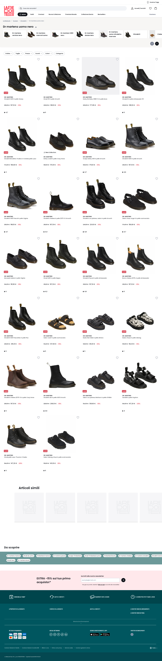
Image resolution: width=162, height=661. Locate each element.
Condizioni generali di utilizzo (83, 648)
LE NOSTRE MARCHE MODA (137, 613)
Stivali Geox (11, 560)
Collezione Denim (87, 14)
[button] (155, 8)
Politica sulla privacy (57, 648)
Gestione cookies (69, 648)
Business (153, 14)
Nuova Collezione (55, 14)
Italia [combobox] (154, 648)
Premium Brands (71, 14)
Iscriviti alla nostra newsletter (92, 576)
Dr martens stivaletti (142, 556)
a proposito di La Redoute (17, 609)
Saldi (32, 14)
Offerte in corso (45, 648)
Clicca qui (101, 585)
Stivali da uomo (28, 556)
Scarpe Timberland (75, 556)
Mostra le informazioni (81, 621)
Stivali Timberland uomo (93, 556)
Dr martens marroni (13, 556)
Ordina (7, 53)
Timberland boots (110, 556)
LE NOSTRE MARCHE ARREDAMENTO (139, 609)
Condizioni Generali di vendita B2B (30, 648)
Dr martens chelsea (125, 556)
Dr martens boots (24, 560)
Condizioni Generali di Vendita (11, 648)
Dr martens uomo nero (36, 21)
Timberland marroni (43, 556)
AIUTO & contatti (95, 609)
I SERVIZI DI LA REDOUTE (56, 609)
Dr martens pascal (59, 556)
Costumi (41, 14)
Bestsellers (101, 14)
